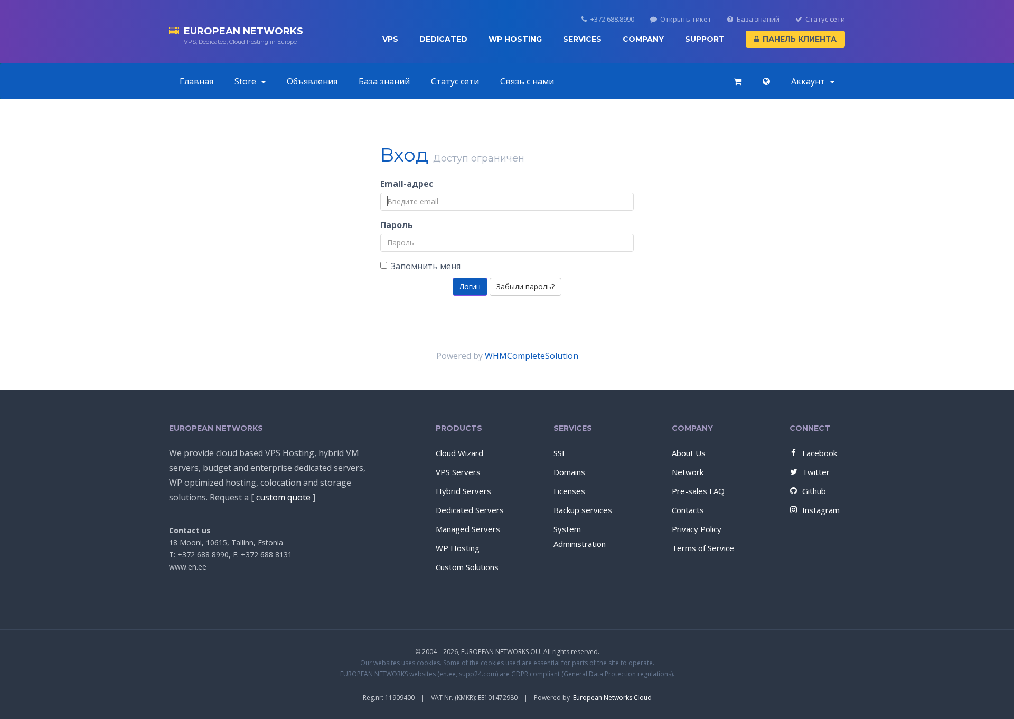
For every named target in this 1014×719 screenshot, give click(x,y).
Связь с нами (527, 81)
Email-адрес (406, 184)
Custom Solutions (467, 567)
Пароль (396, 225)
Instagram (821, 510)
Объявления (312, 81)
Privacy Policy (696, 529)
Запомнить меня (426, 266)
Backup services (582, 510)
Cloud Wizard (459, 453)
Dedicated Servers (470, 510)
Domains (569, 472)
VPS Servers (458, 472)
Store (247, 81)
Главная (196, 81)
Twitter (816, 472)
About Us (689, 453)
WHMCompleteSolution (531, 356)
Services (582, 39)
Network (687, 472)
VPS (390, 39)
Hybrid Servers (463, 491)
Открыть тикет (685, 19)
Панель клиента (800, 39)
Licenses (569, 491)
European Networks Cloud (612, 697)
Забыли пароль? (525, 286)
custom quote (283, 497)
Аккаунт (810, 81)
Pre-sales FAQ (698, 491)
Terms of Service (703, 548)
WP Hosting (515, 39)
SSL (559, 453)
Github (814, 491)
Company (643, 39)
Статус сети (825, 19)
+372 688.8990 (612, 19)
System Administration (579, 536)
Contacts (688, 510)
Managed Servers (468, 529)
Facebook (819, 453)
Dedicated (443, 39)
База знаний (758, 19)
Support (705, 39)
